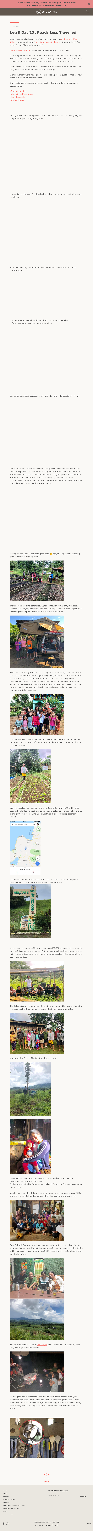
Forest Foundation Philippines (47, 42)
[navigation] (5, 12)
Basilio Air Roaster (11, 1508)
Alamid (6, 1502)
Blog (5, 1511)
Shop (5, 1493)
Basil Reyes (42, 1345)
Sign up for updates (58, 1491)
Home (5, 1490)
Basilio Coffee (9, 1499)
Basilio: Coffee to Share (20, 50)
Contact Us (8, 1514)
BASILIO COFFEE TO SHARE (49, 1522)
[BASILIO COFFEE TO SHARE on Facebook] (3, 1523)
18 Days (6, 1496)
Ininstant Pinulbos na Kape (14, 1505)
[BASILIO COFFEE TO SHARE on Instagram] (7, 1523)
